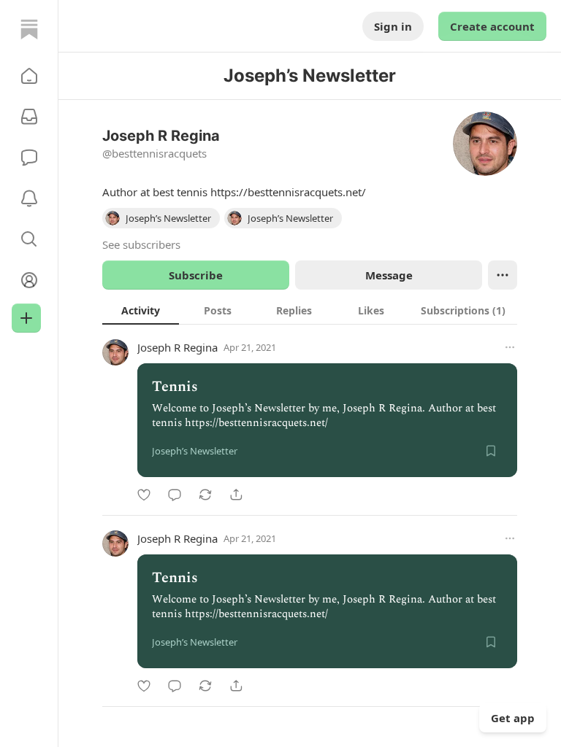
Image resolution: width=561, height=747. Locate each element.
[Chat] (29, 157)
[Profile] (29, 280)
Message (389, 275)
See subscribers (141, 244)
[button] (29, 75)
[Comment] (174, 494)
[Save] (491, 450)
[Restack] (205, 494)
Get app (513, 718)
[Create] (26, 318)
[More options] (510, 347)
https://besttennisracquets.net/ (288, 192)
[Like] (143, 494)
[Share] (236, 494)
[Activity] (29, 198)
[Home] (29, 29)
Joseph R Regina (177, 347)
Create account (492, 26)
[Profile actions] (502, 275)
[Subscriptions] (29, 116)
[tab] (140, 310)
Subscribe (196, 275)
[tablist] (309, 310)
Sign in (393, 26)
